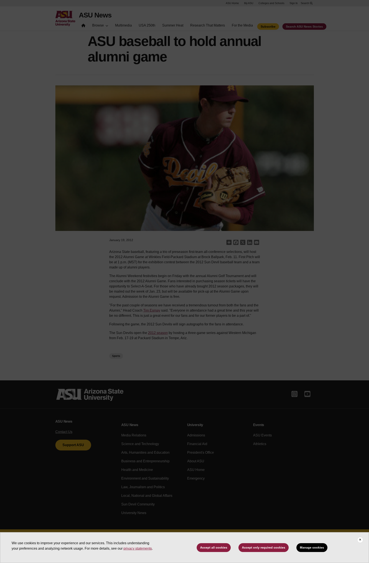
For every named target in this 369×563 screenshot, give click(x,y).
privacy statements (137, 548)
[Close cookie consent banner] (360, 540)
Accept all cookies (213, 547)
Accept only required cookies (263, 547)
